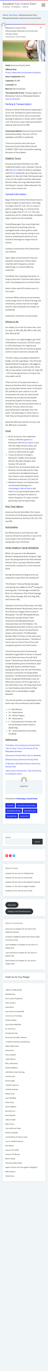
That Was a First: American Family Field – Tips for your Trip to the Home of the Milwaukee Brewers (23, 748)
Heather (24, 786)
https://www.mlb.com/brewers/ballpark (23, 72)
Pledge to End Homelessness (19, 911)
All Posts (14, 15)
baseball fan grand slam (26, 805)
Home (5, 15)
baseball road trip (13, 811)
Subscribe (12, 905)
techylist (8, 937)
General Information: (16, 194)
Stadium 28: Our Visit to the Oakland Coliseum (22, 882)
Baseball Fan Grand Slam (19, 3)
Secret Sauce (27, 442)
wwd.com (9, 929)
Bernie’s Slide (16, 170)
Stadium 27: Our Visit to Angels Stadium (20, 886)
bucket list (24, 816)
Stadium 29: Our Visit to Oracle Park (18, 878)
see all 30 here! (12, 99)
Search (8, 837)
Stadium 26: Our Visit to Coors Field (18, 891)
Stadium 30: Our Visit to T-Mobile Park (19, 873)
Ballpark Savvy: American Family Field (21, 759)
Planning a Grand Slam (27, 798)
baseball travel (30, 811)
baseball (10, 805)
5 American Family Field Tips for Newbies (23, 755)
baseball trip (12, 816)
